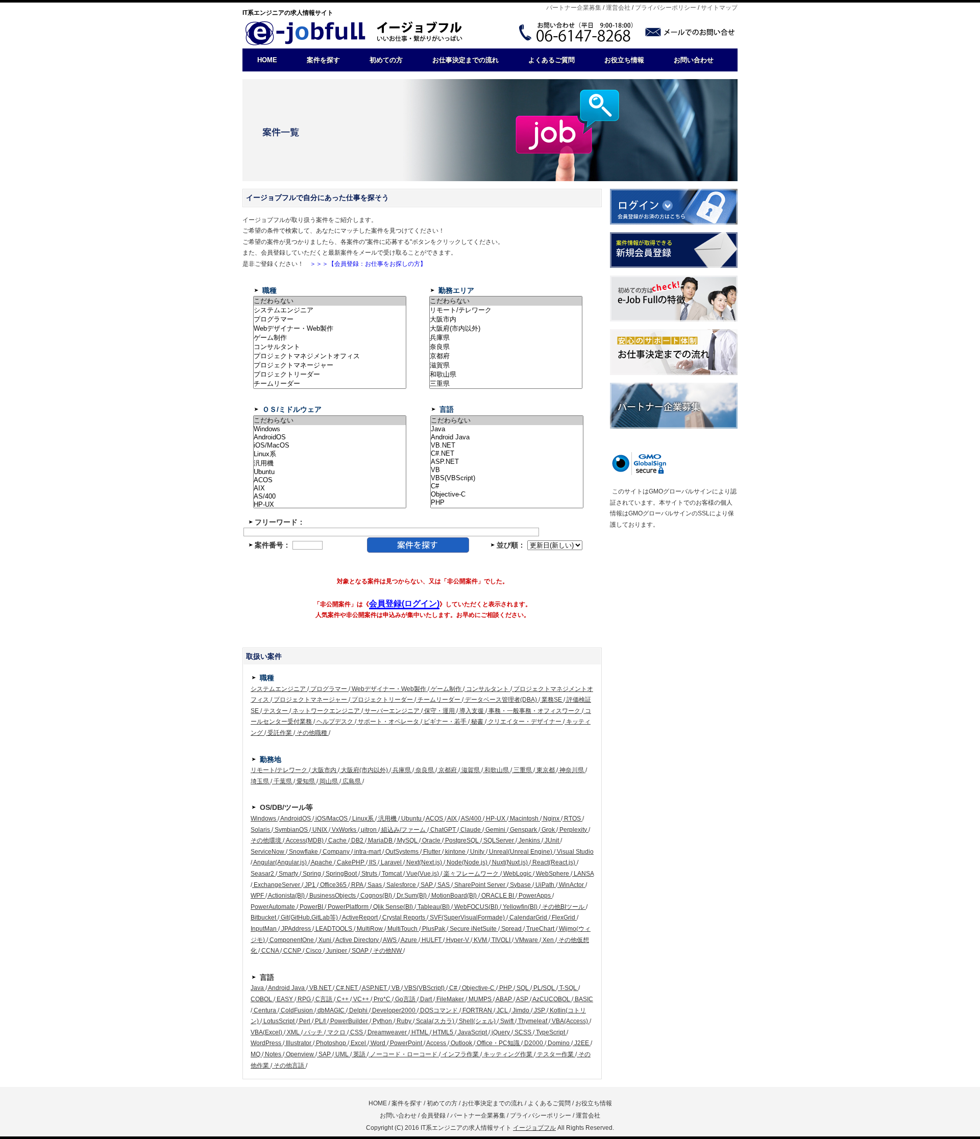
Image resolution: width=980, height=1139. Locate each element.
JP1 (310, 884)
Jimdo (521, 1010)
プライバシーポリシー (665, 7)
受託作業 (279, 732)
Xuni (325, 940)
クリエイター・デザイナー (524, 721)
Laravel (391, 862)
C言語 (324, 999)
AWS (390, 940)
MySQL (407, 840)
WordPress (267, 1043)
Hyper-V (458, 940)
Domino (558, 1043)
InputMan (264, 928)
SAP (426, 884)
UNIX (320, 829)
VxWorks (344, 829)
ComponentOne (291, 940)
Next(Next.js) (424, 862)
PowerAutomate (274, 906)
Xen (548, 940)
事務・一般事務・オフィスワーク (534, 710)
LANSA (583, 873)
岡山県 (328, 781)
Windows (264, 818)
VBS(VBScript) (424, 988)
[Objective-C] (507, 494)
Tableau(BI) (433, 906)
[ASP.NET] (507, 462)
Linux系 (363, 818)
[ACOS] (330, 480)
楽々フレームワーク (471, 873)
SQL (522, 988)
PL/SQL (544, 988)
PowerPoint (406, 1043)
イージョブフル (534, 1127)
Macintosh (524, 818)
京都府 (447, 770)
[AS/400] (330, 496)
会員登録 (433, 1115)
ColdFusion (296, 1010)
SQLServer (499, 840)
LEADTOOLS (334, 928)
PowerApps (534, 895)
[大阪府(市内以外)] (506, 328)
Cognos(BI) (376, 895)
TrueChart (540, 928)
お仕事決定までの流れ (465, 60)
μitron (368, 829)
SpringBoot (341, 873)
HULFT (431, 940)
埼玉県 (261, 781)
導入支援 (471, 710)
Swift (507, 1021)
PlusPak (434, 928)
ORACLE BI (498, 895)
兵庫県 (401, 770)
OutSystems (402, 851)
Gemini (495, 829)
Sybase (520, 884)
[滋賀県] (506, 365)
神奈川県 (571, 770)
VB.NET (320, 988)
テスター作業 (555, 1054)
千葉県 (282, 781)
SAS (443, 884)
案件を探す (323, 60)
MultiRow (369, 928)
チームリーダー (439, 699)
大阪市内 (324, 770)
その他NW (387, 950)
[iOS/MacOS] (330, 445)
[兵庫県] (506, 337)
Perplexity (573, 829)
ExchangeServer (277, 884)
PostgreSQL (462, 840)
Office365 (333, 884)
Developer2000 (394, 1010)
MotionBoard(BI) (454, 895)
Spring (312, 873)
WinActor (571, 884)
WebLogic (517, 873)
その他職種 (312, 732)
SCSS (523, 1032)
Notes (273, 1054)
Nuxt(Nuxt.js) (510, 862)
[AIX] (330, 488)
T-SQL (568, 988)
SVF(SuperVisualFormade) (467, 917)
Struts (369, 873)
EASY (285, 999)
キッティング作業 (508, 1054)
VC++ (361, 999)
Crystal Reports (404, 917)
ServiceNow (268, 851)
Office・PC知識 (498, 1043)
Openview (299, 1054)
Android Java (286, 988)
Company (336, 851)
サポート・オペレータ (388, 721)
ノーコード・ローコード (404, 1054)
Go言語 (405, 999)
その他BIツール (563, 906)
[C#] (507, 486)
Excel (358, 1043)
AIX (452, 818)
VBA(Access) (570, 1021)
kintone (455, 851)
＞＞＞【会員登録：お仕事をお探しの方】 (365, 263)
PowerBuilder (349, 1021)
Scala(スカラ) (435, 1021)
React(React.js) (554, 862)
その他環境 (267, 840)
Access (436, 1043)
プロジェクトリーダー (382, 699)
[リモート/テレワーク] (506, 310)
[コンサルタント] (330, 347)
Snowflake (303, 851)
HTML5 (443, 1032)
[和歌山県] (506, 374)
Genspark (523, 829)
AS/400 (471, 818)
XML (293, 1032)
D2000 (534, 1043)
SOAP (360, 950)
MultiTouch (402, 928)
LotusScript (279, 1021)
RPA (357, 884)
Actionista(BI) (286, 895)
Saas (374, 884)
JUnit (551, 840)
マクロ (336, 1032)
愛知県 (305, 781)
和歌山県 (496, 770)
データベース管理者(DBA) (500, 699)
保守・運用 (439, 710)
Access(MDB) (304, 840)
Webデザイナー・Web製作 (389, 688)
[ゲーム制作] (330, 337)
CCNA (270, 950)
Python (382, 1021)
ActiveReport (360, 917)
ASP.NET (374, 988)
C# (453, 988)
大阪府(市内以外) (364, 770)
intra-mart (367, 851)
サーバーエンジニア (392, 710)
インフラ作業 (460, 1054)
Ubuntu (411, 818)
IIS (373, 862)
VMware (526, 940)
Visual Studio (574, 851)
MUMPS (480, 999)
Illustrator (298, 1043)
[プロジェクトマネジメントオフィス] (330, 356)
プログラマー (329, 688)
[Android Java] (507, 437)
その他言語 (289, 1065)
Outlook (461, 1043)
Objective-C (478, 988)
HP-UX (495, 818)
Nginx (551, 818)
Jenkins (529, 840)
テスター (275, 710)
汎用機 (387, 818)
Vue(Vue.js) (422, 873)
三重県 (522, 770)
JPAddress (296, 928)
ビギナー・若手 (445, 721)
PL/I (320, 1021)
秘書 (477, 721)
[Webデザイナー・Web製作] (330, 328)
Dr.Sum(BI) (411, 895)
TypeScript (550, 1032)
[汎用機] (330, 463)
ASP (522, 999)
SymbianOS (291, 829)
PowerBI (311, 906)
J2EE (582, 1043)
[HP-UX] (330, 505)
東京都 (545, 770)
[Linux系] (330, 454)
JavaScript (472, 1032)
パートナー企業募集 (573, 7)
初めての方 (386, 60)
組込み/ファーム (403, 829)
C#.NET (346, 988)
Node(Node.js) (467, 862)
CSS (356, 1032)
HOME (267, 60)
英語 (359, 1054)
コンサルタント (487, 688)
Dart (426, 999)
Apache (322, 862)
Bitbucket (264, 917)
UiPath (545, 884)
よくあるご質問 (551, 60)
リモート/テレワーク (280, 770)
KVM (480, 940)
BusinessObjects (332, 895)
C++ (342, 999)
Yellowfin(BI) (520, 906)
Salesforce (401, 884)
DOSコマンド (439, 1010)
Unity (477, 851)
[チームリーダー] (330, 383)
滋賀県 (470, 770)
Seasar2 (263, 873)
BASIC (583, 999)
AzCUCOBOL (551, 999)
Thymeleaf (533, 1021)
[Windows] (330, 429)
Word (378, 1043)
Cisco (313, 950)
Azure (409, 940)
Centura (265, 1010)
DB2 (357, 840)
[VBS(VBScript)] (507, 478)
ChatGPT (443, 829)
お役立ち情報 (624, 60)
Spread (511, 928)
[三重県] (506, 383)
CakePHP (350, 862)
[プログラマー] (330, 319)
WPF (258, 895)
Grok (548, 829)
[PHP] (507, 503)
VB (395, 988)
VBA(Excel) (267, 1032)
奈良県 (424, 770)
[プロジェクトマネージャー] (330, 365)
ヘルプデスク (335, 721)
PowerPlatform (348, 906)
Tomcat (391, 873)
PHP (505, 988)
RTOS (572, 818)
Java (258, 988)
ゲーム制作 (446, 688)
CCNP (292, 950)
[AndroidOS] (330, 437)
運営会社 (618, 7)
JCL (502, 1010)
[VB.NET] (507, 445)
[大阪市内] (506, 319)
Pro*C (382, 999)
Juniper (337, 950)
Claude (470, 829)
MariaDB (380, 840)
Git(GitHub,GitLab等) (309, 917)
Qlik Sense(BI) (393, 906)
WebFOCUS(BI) (476, 906)
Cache (337, 840)
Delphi (358, 1010)
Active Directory (357, 940)
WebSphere (552, 873)
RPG (304, 999)
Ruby (404, 1021)
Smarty (288, 873)
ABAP (504, 999)
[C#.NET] (507, 454)
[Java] (507, 429)
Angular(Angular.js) (280, 862)
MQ (256, 1054)
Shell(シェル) (477, 1021)
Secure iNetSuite (473, 928)
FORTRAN (477, 1010)
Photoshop (331, 1043)
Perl (305, 1021)
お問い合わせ (694, 60)
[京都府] (506, 356)
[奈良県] (506, 347)
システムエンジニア (279, 688)
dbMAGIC (331, 1010)
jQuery (500, 1032)
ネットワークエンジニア (326, 710)
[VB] (507, 470)
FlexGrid (563, 917)
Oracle (431, 840)
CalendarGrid (528, 917)
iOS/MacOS (331, 818)
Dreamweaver (387, 1032)
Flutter (432, 851)
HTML (420, 1032)
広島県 (351, 781)
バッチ (313, 1032)
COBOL (262, 999)
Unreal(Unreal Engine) (520, 851)
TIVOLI (501, 940)
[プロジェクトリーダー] (330, 374)
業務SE (552, 699)
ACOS (435, 818)
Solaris (261, 829)
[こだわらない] (330, 301)
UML (342, 1054)
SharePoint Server (480, 884)
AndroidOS (295, 818)
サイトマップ (719, 7)
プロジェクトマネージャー (310, 699)
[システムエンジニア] (330, 310)
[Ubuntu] (330, 472)
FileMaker (450, 999)
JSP (539, 1010)
